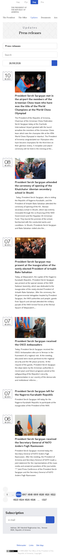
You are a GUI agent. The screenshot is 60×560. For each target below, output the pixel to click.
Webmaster (21, 545)
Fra (42, 2)
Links (31, 545)
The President (9, 17)
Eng (34, 2)
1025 (27, 499)
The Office (22, 17)
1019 (35, 494)
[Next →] (5, 499)
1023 (15, 499)
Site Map (40, 545)
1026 (32, 499)
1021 (47, 494)
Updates (34, 17)
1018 (30, 494)
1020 (41, 494)
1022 (53, 494)
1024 (21, 499)
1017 (24, 494)
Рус (26, 2)
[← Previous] (5, 489)
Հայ (18, 2)
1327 (44, 499)
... (6, 63)
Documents (46, 17)
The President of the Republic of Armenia (19, 9)
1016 (18, 494)
